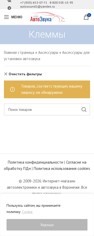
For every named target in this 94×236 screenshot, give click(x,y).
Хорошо (47, 224)
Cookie (27, 211)
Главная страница (19, 52)
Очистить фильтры (25, 74)
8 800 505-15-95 (61, 2)
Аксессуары (48, 52)
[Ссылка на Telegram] (9, 8)
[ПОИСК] (84, 109)
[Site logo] (47, 16)
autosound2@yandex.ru (37, 6)
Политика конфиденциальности (35, 162)
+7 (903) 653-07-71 (33, 2)
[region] (47, 215)
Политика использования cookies (62, 168)
